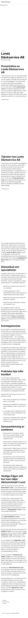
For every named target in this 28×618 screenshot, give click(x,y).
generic (3, 50)
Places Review (5, 2)
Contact (4, 603)
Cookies (4, 600)
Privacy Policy (5, 601)
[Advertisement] (14, 26)
